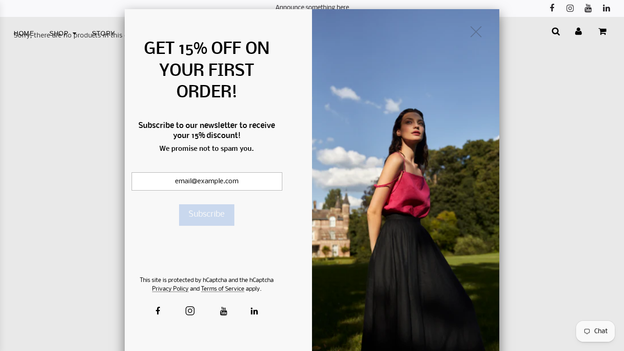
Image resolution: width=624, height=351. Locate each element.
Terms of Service (222, 289)
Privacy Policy (170, 289)
